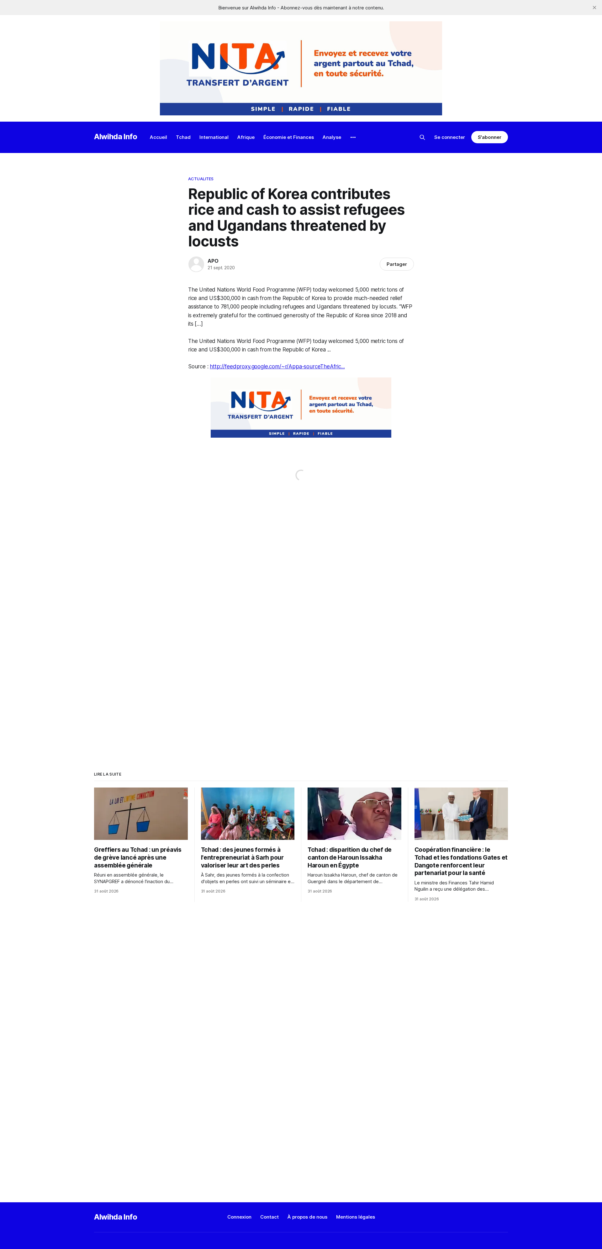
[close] (594, 8)
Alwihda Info (115, 136)
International (214, 137)
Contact (269, 1217)
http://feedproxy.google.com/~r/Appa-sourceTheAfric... (277, 366)
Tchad (183, 137)
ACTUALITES (201, 178)
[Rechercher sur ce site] (422, 137)
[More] (353, 137)
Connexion (239, 1217)
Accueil (158, 137)
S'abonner (489, 137)
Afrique (246, 137)
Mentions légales (355, 1217)
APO (213, 261)
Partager (397, 264)
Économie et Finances (288, 137)
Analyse (332, 137)
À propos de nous (307, 1217)
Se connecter (449, 137)
